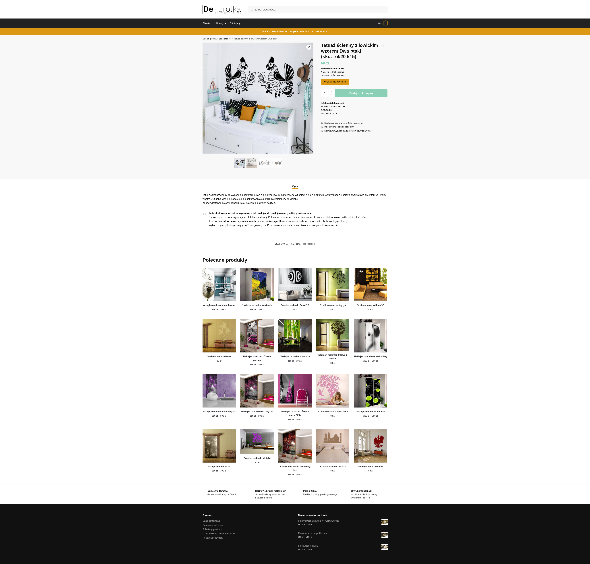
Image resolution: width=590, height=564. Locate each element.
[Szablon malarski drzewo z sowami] (333, 335)
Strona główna (210, 39)
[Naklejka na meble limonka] (370, 391)
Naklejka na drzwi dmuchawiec (219, 305)
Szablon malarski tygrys (333, 305)
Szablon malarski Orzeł (370, 466)
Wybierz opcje (219, 315)
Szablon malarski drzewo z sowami (332, 357)
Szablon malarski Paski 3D (295, 305)
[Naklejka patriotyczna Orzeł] (385, 45)
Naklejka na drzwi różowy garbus (257, 358)
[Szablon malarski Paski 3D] (295, 284)
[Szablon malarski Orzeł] (370, 446)
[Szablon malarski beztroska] (333, 391)
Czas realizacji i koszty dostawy (219, 533)
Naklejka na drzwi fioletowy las (219, 411)
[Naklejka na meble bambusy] (295, 336)
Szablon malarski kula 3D (370, 305)
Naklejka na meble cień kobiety (370, 356)
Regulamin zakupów (213, 525)
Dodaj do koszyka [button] (295, 315)
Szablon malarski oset (219, 356)
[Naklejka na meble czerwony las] (295, 446)
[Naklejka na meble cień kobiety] (370, 336)
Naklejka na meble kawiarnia (257, 305)
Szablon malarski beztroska (333, 411)
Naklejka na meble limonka (370, 411)
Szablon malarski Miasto (333, 466)
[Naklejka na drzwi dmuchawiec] (219, 284)
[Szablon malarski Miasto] (333, 446)
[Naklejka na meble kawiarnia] (257, 284)
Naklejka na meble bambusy (295, 356)
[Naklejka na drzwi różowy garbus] (257, 336)
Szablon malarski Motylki (257, 458)
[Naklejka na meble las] (219, 446)
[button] (308, 47)
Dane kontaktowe (211, 520)
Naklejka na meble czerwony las (295, 468)
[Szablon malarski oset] (219, 336)
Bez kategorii (225, 39)
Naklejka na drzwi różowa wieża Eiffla (295, 413)
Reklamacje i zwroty (213, 537)
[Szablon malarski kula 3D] (370, 284)
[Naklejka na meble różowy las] (257, 391)
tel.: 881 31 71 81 (319, 31)
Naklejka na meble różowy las (257, 411)
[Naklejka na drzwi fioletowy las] (219, 391)
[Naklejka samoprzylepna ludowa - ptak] (382, 45)
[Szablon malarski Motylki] (257, 441)
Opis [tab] (295, 186)
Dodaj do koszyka (361, 93)
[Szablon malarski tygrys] (333, 284)
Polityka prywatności (213, 529)
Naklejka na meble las (219, 466)
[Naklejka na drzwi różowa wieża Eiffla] (295, 391)
